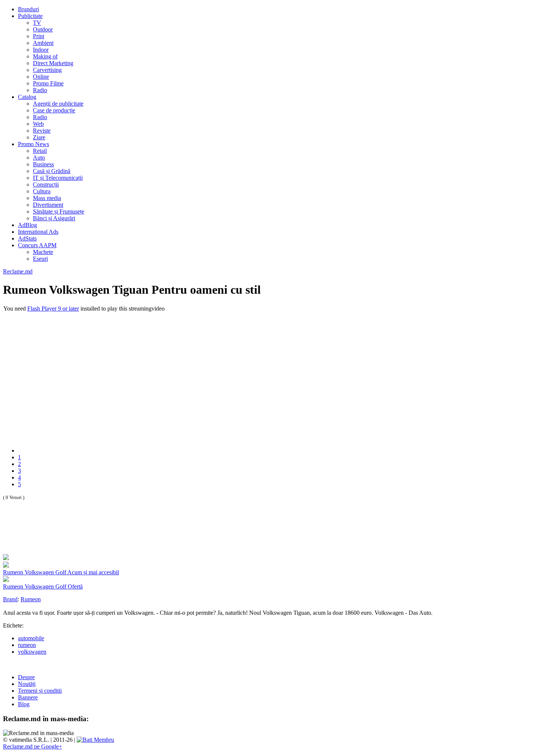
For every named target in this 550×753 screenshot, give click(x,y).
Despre (26, 677)
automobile (31, 638)
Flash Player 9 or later (53, 308)
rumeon (27, 645)
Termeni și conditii (40, 690)
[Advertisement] (90, 535)
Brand (10, 599)
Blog (24, 704)
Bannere (28, 697)
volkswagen (32, 651)
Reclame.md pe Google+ (32, 746)
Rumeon (31, 599)
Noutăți (27, 684)
